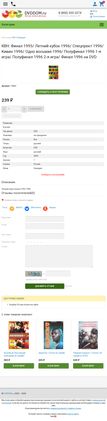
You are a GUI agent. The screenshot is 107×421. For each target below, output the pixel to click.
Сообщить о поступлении (53, 92)
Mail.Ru (19, 207)
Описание (8, 182)
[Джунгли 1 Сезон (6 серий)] (53, 335)
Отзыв (4, 246)
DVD (14, 37)
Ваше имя (6, 217)
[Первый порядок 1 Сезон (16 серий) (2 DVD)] (88, 335)
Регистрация (97, 16)
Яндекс (52, 207)
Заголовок (6, 234)
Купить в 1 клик (11, 116)
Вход (93, 11)
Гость (4, 207)
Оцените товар (8, 242)
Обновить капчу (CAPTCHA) (36, 279)
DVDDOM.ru (9, 393)
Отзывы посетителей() (18, 193)
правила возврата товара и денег (65, 408)
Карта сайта (73, 414)
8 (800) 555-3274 (70, 13)
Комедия (21, 37)
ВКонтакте (36, 207)
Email (4, 225)
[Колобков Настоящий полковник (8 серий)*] (19, 335)
